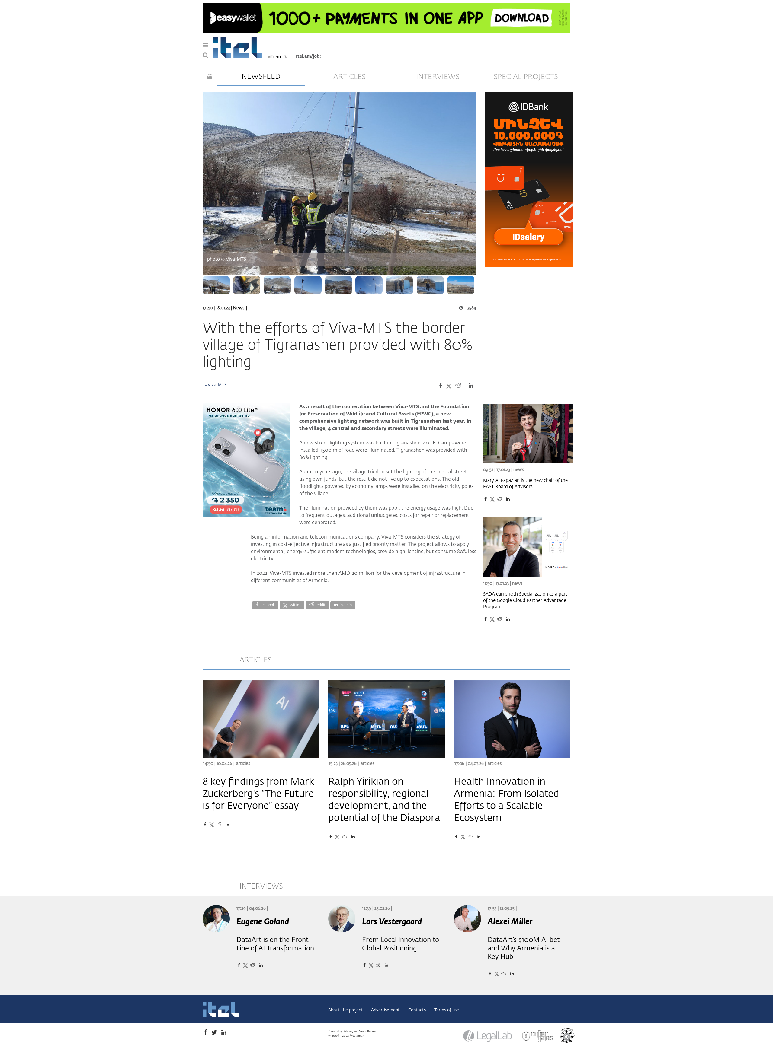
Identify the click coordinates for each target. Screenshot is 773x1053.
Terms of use (446, 1010)
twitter (294, 605)
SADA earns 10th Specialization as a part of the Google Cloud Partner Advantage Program (525, 600)
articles (349, 77)
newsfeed (261, 76)
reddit (320, 605)
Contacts (417, 1010)
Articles (243, 764)
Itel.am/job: (308, 56)
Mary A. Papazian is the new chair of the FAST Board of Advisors (525, 483)
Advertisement (386, 1010)
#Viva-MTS (216, 385)
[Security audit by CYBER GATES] (537, 1036)
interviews (438, 77)
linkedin (345, 605)
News (238, 308)
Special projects (526, 77)
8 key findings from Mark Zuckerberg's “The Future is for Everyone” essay (258, 794)
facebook (266, 605)
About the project (346, 1010)
